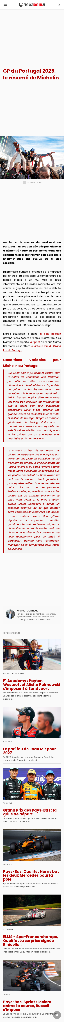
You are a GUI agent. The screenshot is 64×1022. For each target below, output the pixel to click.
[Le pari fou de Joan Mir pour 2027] (32, 722)
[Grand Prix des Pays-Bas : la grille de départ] (32, 784)
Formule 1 (8, 803)
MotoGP (7, 742)
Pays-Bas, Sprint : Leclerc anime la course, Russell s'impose (27, 1005)
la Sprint (35, 342)
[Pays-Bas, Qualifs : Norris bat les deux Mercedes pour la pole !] (32, 845)
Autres (7, 673)
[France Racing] (32, 5)
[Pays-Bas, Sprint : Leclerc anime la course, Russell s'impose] (32, 975)
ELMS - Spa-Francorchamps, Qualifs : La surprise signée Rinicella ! (30, 940)
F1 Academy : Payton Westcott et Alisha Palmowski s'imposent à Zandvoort (31, 684)
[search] (59, 5)
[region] (32, 36)
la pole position (50, 334)
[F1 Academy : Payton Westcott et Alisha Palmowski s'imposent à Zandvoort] (32, 654)
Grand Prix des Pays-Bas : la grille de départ (30, 812)
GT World (8, 929)
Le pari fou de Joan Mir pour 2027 (29, 750)
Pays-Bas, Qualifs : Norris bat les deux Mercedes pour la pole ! (31, 875)
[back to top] (57, 1015)
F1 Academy (18, 673)
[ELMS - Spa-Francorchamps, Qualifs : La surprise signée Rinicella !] (32, 910)
